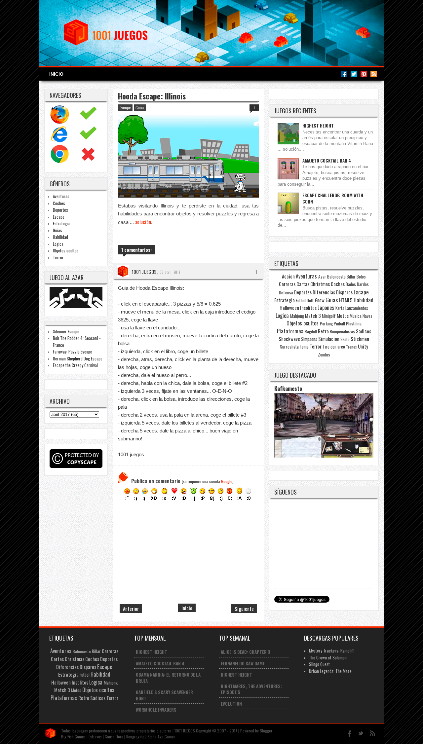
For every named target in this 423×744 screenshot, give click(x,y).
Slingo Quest (319, 664)
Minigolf (329, 316)
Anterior (131, 608)
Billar (351, 276)
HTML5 (346, 300)
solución (143, 221)
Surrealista (289, 346)
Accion (288, 276)
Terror (58, 257)
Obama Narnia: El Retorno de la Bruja (168, 677)
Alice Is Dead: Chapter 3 (245, 652)
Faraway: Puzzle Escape (72, 351)
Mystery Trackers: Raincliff (331, 650)
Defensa (286, 292)
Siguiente (244, 608)
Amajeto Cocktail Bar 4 (326, 160)
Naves (367, 316)
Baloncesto (336, 276)
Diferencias (324, 292)
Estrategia (61, 223)
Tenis (304, 346)
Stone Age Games (161, 736)
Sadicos (363, 331)
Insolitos (308, 307)
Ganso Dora (114, 736)
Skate (345, 339)
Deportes (60, 209)
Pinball (339, 323)
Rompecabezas (342, 331)
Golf (310, 300)
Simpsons (309, 339)
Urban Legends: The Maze (330, 671)
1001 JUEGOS (144, 271)
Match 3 (313, 315)
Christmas (320, 283)
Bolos (361, 276)
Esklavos (95, 736)
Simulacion (328, 338)
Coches (59, 203)
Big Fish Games (73, 736)
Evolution (231, 703)
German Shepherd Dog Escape (77, 358)
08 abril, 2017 (170, 272)
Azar (322, 276)
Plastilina (354, 323)
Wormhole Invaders (156, 709)
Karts (339, 308)
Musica (356, 316)
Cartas (302, 283)
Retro (323, 331)
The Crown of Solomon (328, 657)
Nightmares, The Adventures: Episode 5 (251, 689)
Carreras (287, 283)
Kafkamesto (288, 388)
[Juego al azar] (77, 306)
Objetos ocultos (66, 250)
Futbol (301, 300)
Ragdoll (311, 331)
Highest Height (318, 125)
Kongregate (135, 736)
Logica (58, 244)
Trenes (351, 347)
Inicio (56, 74)
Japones (326, 308)
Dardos (363, 284)
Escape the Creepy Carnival (75, 365)
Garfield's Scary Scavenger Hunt (164, 695)
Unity (363, 346)
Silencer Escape (66, 331)
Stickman (360, 338)
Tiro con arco (334, 346)
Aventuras (61, 196)
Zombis (324, 354)
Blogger (266, 730)
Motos (343, 315)
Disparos (344, 292)
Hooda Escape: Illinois (152, 96)
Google (226, 481)
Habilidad (60, 237)
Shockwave (289, 338)
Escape (58, 216)
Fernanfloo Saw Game (243, 663)
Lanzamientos (356, 308)
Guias (57, 230)
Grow (320, 300)
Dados (351, 284)
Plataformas (290, 331)
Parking (326, 323)
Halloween (289, 307)
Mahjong (297, 316)
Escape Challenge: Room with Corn (332, 198)
